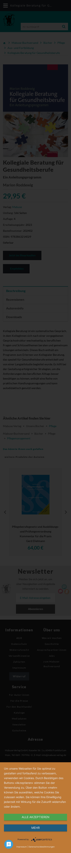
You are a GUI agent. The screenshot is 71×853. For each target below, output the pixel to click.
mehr (35, 828)
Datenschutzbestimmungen (42, 846)
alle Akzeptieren (35, 817)
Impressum (21, 846)
